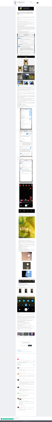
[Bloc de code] (25, 360)
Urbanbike (26, 17)
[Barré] (22, 360)
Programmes (26, 5)
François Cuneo (20, 398)
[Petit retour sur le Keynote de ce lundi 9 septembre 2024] (32, 334)
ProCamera (27, 19)
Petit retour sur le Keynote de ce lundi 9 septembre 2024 (31, 336)
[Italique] (20, 360)
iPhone (29, 26)
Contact (34, 5)
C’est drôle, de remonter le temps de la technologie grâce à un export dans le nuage (25, 351)
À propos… (17, 5)
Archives (30, 5)
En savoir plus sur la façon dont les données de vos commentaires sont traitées (26, 362)
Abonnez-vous (30, 345)
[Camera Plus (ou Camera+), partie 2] (20, 334)
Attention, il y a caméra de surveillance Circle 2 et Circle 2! (25, 336)
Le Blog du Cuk (20, 2)
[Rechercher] (37, 2)
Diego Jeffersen (20, 373)
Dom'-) (19, 379)
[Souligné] (21, 360)
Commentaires (21, 5)
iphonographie (19, 350)
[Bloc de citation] (24, 360)
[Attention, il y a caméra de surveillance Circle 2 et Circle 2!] (26, 334)
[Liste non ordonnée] (23, 360)
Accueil (14, 5)
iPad (33, 26)
